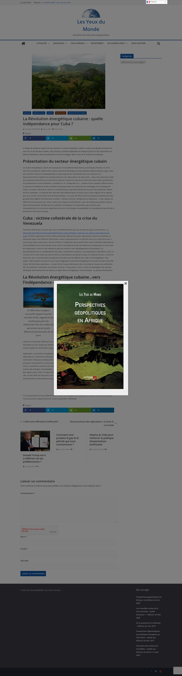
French (153, 2)
